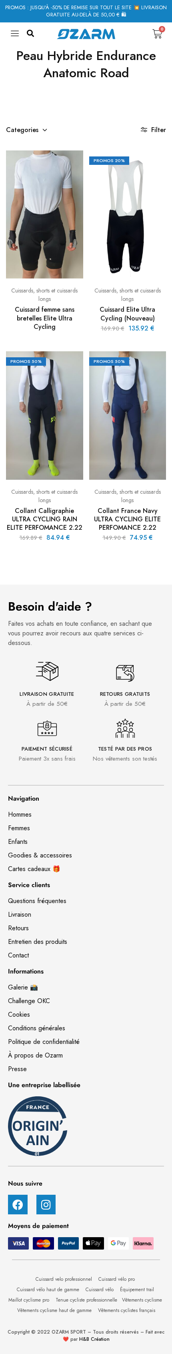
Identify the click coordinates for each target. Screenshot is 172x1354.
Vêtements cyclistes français (126, 1310)
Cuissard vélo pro (117, 1279)
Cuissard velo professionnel (65, 1279)
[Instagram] (46, 1204)
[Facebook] (18, 1204)
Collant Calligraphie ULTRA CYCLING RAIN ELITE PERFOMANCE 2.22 (44, 519)
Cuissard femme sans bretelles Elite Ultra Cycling (44, 318)
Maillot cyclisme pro (29, 1300)
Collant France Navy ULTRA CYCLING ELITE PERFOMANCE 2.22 (127, 519)
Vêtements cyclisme (143, 1300)
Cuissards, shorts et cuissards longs (44, 294)
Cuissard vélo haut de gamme (49, 1289)
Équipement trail (138, 1289)
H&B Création (94, 1339)
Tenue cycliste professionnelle (86, 1300)
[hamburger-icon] (15, 35)
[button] (30, 33)
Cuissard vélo (100, 1289)
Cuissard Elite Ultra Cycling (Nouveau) (127, 313)
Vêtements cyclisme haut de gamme (55, 1310)
